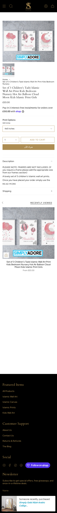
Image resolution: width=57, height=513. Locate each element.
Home (5, 79)
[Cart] (52, 6)
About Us (7, 430)
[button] (11, 6)
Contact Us (8, 435)
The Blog (7, 446)
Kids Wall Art (9, 412)
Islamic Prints (9, 407)
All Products (8, 391)
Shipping (7, 191)
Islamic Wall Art (10, 396)
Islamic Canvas (10, 402)
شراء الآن (28, 147)
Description (8, 161)
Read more (9, 184)
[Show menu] (4, 6)
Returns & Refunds (12, 441)
